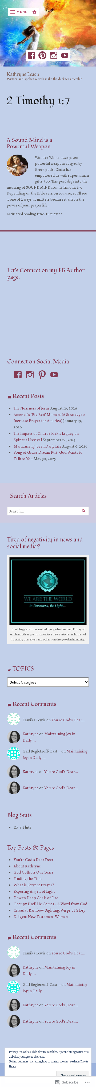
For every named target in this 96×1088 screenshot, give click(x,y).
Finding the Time (28, 878)
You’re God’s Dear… (68, 720)
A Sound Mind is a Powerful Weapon (29, 143)
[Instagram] (53, 55)
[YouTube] (54, 374)
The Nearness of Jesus (32, 408)
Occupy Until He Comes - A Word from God (50, 904)
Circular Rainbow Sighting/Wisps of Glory (49, 910)
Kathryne (30, 734)
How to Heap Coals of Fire (36, 897)
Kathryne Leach (23, 74)
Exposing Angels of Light (34, 891)
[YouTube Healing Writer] (64, 55)
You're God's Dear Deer (33, 859)
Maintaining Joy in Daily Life (37, 446)
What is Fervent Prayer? (34, 885)
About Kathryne (27, 866)
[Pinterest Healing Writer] (42, 55)
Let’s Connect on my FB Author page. (46, 273)
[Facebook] (18, 374)
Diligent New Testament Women (41, 916)
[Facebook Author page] (31, 55)
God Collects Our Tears (33, 872)
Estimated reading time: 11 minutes (34, 214)
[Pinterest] (42, 374)
